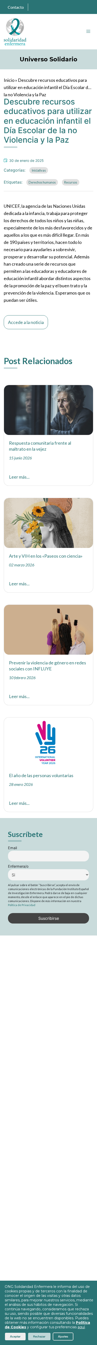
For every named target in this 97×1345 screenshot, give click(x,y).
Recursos (70, 182)
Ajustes (63, 1337)
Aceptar (15, 1337)
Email (12, 848)
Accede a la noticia (26, 322)
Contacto (16, 7)
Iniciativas (39, 170)
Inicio (9, 80)
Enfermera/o (18, 866)
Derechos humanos (42, 182)
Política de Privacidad (21, 905)
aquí (81, 1327)
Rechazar (39, 1337)
